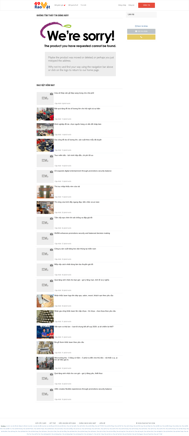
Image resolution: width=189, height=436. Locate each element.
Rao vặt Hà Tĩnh (114, 428)
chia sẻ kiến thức (62, 426)
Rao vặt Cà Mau (59, 428)
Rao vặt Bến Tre (7, 428)
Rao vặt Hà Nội (81, 426)
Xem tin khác (142, 26)
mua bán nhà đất (37, 426)
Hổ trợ (52, 423)
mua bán (30, 426)
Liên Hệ (102, 423)
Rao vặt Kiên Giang (33, 431)
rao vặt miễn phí (14, 426)
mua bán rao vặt (46, 426)
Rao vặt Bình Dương (17, 428)
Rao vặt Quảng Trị (89, 434)
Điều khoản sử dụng (67, 423)
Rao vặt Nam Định (149, 431)
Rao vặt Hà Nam (96, 428)
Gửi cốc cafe (40, 423)
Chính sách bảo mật (87, 423)
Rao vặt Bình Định (49, 428)
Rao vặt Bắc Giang (167, 426)
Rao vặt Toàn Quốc (72, 426)
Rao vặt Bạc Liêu (177, 426)
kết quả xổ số (54, 426)
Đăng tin (146, 5)
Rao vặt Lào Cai (130, 431)
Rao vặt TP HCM (99, 426)
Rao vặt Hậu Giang (181, 428)
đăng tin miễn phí (23, 426)
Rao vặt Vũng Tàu (148, 426)
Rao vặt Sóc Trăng (99, 434)
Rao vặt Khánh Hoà (23, 431)
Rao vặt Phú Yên (36, 434)
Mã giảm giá (59, 5)
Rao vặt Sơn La (108, 434)
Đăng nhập (122, 5)
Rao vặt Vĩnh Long (138, 426)
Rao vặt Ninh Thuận (178, 431)
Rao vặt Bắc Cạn (157, 426)
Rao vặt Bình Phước (28, 428)
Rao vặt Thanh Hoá (148, 434)
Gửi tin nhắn (142, 31)
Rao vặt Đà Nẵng (90, 426)
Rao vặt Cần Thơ (119, 426)
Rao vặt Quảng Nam (56, 434)
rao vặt (8, 426)
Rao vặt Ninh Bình (168, 431)
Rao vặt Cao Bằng (68, 428)
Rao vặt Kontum (43, 431)
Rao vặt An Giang (128, 426)
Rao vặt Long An (139, 431)
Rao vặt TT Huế (158, 434)
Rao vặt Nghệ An (158, 431)
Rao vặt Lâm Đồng (62, 431)
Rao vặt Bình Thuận (39, 428)
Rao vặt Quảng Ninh (78, 434)
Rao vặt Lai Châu (52, 431)
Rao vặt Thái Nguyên (137, 434)
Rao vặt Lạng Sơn (121, 431)
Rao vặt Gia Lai (77, 428)
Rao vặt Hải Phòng (109, 426)
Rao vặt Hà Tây (105, 428)
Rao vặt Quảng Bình (46, 434)
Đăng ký (131, 5)
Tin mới (83, 5)
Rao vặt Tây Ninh (117, 434)
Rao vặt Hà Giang (86, 428)
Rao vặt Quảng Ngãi (67, 434)
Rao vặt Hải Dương (124, 428)
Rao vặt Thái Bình (127, 434)
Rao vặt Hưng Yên (13, 431)
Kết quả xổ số (73, 5)
